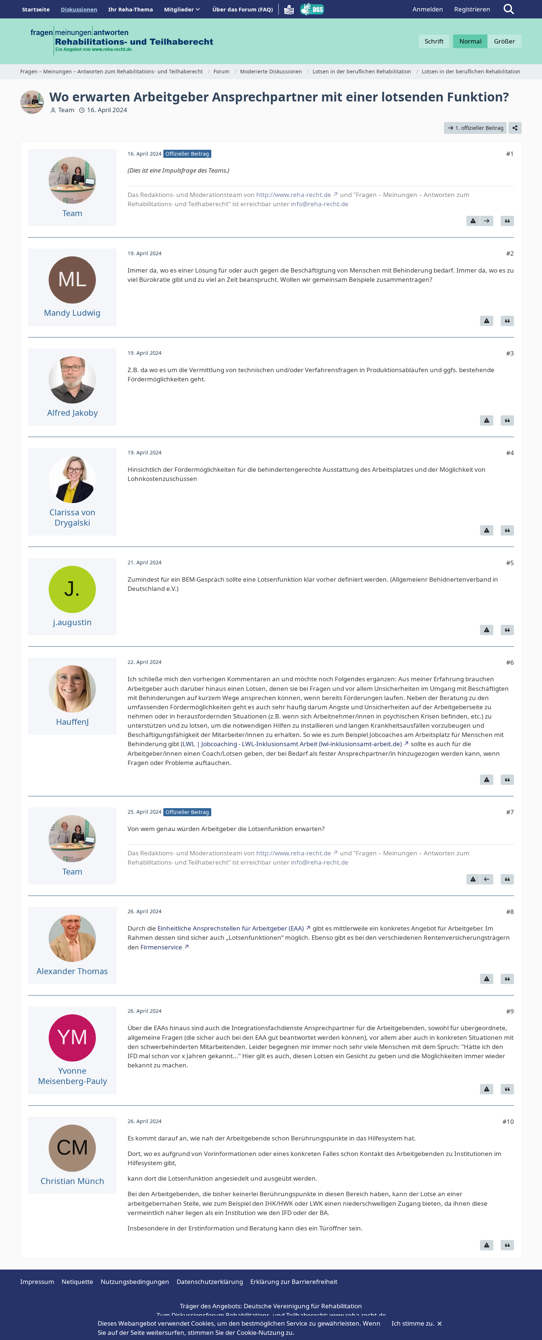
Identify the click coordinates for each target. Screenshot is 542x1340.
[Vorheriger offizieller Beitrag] (486, 879)
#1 (510, 153)
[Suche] (509, 9)
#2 (510, 253)
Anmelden (428, 9)
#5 (510, 562)
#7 (510, 812)
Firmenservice (161, 947)
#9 (510, 1011)
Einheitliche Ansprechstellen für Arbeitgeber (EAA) (230, 928)
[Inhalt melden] (473, 221)
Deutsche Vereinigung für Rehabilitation (303, 1306)
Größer (504, 41)
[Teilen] (515, 128)
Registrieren (472, 9)
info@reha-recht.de (319, 204)
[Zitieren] (507, 221)
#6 (510, 662)
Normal (470, 41)
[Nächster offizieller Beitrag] (486, 221)
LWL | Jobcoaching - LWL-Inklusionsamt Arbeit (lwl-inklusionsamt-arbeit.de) (292, 744)
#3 (510, 353)
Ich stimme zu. (414, 1323)
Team (66, 109)
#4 (510, 453)
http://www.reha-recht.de (293, 194)
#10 (508, 1121)
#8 (510, 911)
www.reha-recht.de (358, 1315)
